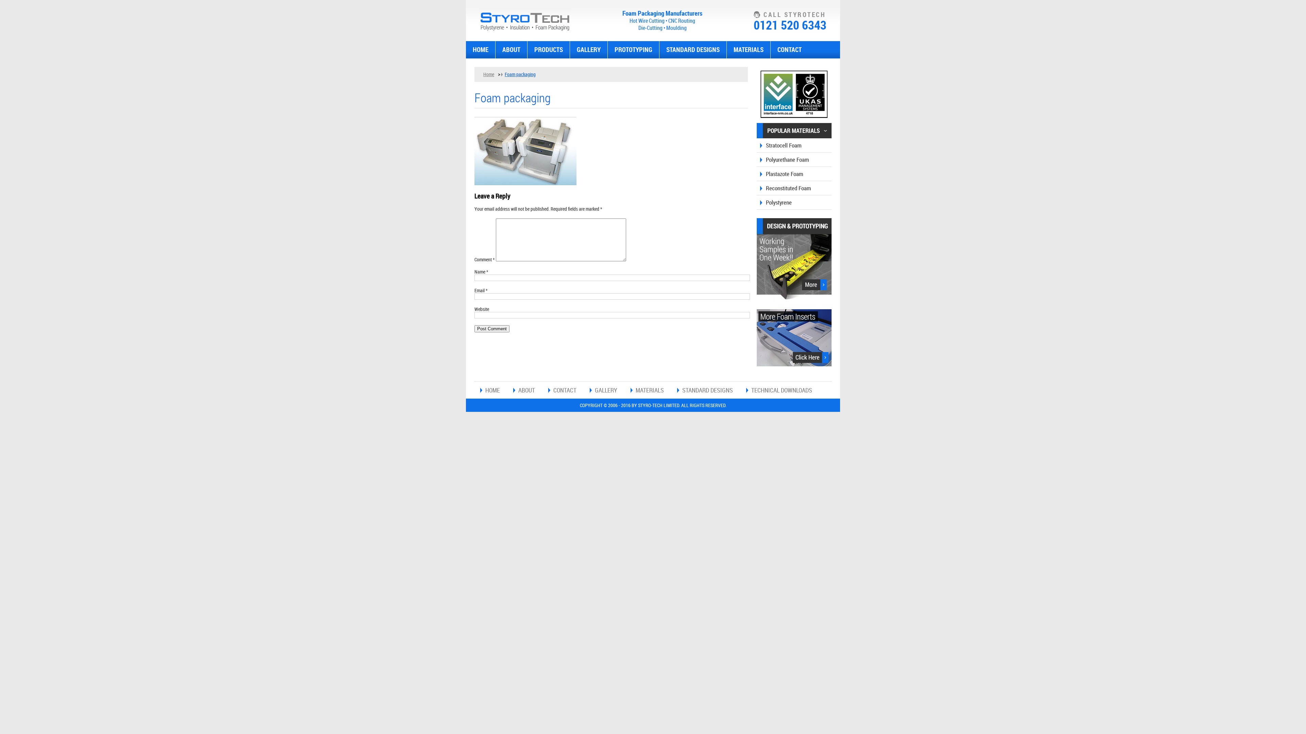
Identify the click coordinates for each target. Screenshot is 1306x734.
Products (548, 49)
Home (480, 49)
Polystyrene (779, 202)
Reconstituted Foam (788, 188)
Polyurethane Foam (787, 159)
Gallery (589, 49)
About (511, 49)
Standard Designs (693, 49)
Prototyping (633, 49)
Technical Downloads (781, 390)
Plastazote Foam (784, 174)
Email (481, 290)
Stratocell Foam (784, 145)
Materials (749, 49)
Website (481, 309)
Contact (789, 49)
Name (481, 271)
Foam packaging (520, 74)
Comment (484, 259)
